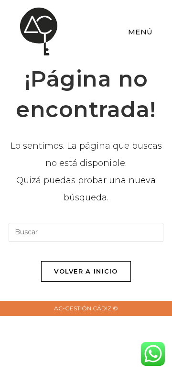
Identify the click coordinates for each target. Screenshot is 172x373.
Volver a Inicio (86, 271)
